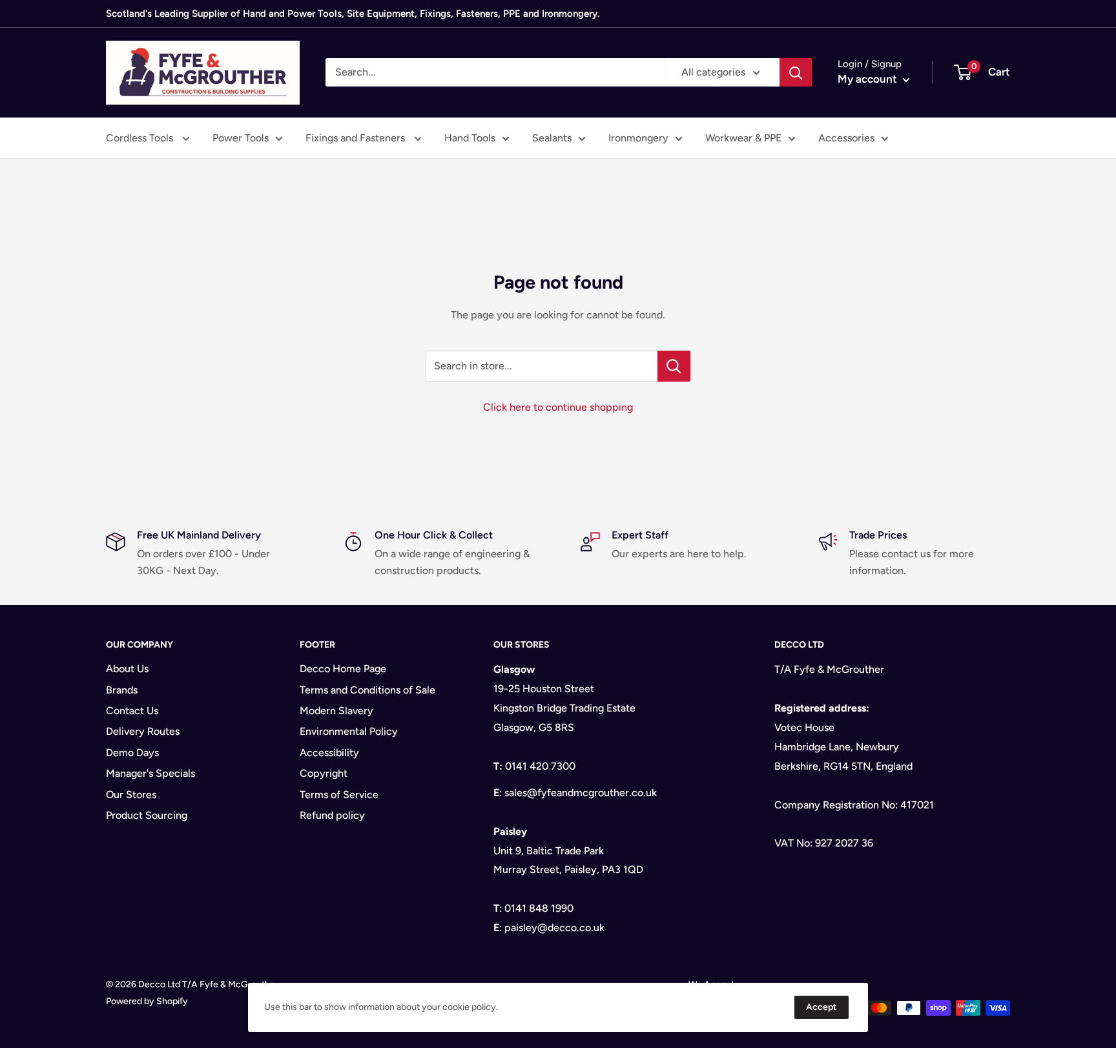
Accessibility (329, 752)
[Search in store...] (673, 366)
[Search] (796, 72)
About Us (127, 669)
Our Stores (131, 794)
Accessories (846, 138)
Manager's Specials (150, 773)
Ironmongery (638, 138)
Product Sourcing (146, 815)
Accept (821, 1007)
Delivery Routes (143, 731)
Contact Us (132, 710)
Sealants (552, 138)
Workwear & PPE (743, 138)
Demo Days (132, 752)
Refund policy (332, 815)
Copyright (323, 773)
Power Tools (240, 138)
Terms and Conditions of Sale (367, 690)
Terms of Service (339, 794)
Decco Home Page (343, 669)
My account (869, 78)
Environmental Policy (349, 731)
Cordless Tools (141, 138)
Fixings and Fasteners (356, 138)
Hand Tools (469, 138)
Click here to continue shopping (558, 407)
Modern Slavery (336, 710)
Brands (122, 690)
